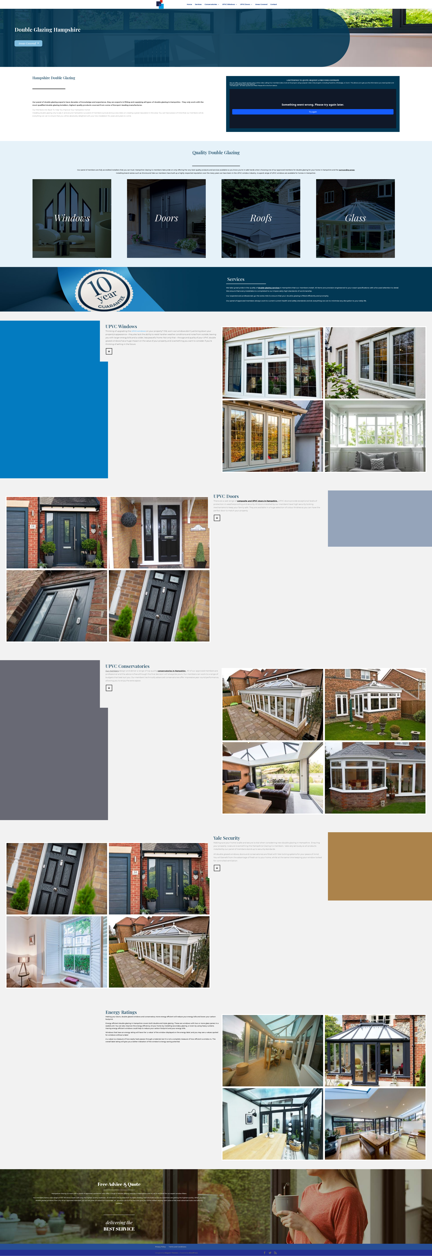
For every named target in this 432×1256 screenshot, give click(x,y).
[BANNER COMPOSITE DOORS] (57, 568)
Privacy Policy (160, 1247)
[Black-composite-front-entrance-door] (159, 568)
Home (189, 4)
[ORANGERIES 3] (375, 740)
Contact (273, 4)
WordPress (193, 1253)
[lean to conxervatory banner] (273, 1086)
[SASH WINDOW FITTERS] (273, 471)
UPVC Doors (245, 4)
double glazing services (269, 288)
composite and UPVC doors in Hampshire (257, 501)
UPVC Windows (228, 4)
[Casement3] (375, 398)
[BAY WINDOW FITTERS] (375, 471)
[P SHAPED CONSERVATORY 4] (375, 813)
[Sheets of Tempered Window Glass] (159, 641)
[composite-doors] (57, 641)
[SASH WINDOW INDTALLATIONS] (57, 987)
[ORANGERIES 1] (273, 813)
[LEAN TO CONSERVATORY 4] (273, 1159)
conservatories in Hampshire (172, 671)
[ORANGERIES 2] (273, 740)
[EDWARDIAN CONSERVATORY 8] (375, 1086)
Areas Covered (261, 4)
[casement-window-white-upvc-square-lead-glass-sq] (273, 398)
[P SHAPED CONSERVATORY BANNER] (375, 1159)
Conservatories (211, 4)
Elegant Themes (171, 1253)
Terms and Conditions (177, 1247)
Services (198, 4)
